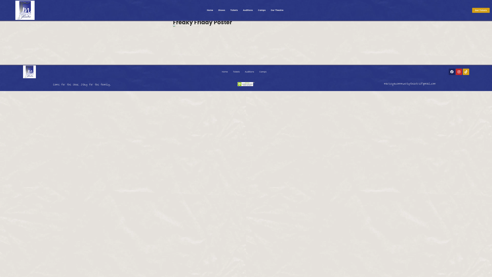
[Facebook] (452, 72)
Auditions (248, 10)
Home (210, 10)
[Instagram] (459, 72)
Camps (262, 10)
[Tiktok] (466, 72)
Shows (221, 10)
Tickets (234, 10)
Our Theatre (277, 10)
